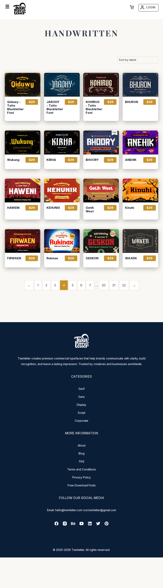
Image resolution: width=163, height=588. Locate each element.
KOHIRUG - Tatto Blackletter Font (93, 107)
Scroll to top (159, 584)
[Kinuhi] (140, 190)
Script (81, 412)
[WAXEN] (140, 241)
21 (113, 285)
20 (104, 285)
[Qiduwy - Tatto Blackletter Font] (22, 85)
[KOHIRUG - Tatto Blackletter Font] (101, 85)
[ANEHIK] (140, 142)
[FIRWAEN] (22, 241)
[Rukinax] (62, 241)
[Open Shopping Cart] (132, 7)
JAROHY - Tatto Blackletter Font (54, 107)
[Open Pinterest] (106, 525)
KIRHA (51, 160)
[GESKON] (101, 241)
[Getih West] (101, 190)
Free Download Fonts (82, 485)
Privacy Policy (81, 477)
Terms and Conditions (81, 469)
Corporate (81, 420)
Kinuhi (129, 208)
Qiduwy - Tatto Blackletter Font (14, 107)
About (81, 445)
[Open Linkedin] (89, 525)
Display (81, 404)
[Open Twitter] (98, 525)
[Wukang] (22, 142)
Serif (82, 388)
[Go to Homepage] (20, 15)
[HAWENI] (22, 190)
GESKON (92, 258)
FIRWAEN (14, 258)
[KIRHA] (62, 142)
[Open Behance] (73, 525)
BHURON (131, 102)
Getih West (90, 209)
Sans (81, 396)
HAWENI (13, 208)
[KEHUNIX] (62, 190)
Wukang (13, 160)
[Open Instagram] (64, 525)
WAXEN (131, 258)
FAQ (81, 461)
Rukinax (52, 258)
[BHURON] (140, 85)
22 (124, 285)
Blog (81, 453)
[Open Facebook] (56, 525)
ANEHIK (131, 160)
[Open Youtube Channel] (81, 525)
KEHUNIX (53, 208)
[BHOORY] (101, 142)
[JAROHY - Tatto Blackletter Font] (62, 85)
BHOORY (92, 160)
